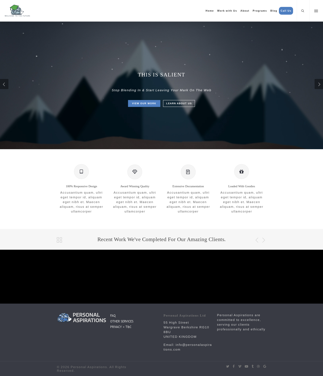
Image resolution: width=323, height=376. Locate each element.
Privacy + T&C (120, 327)
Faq (113, 315)
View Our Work (144, 103)
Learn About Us (179, 103)
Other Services (121, 321)
